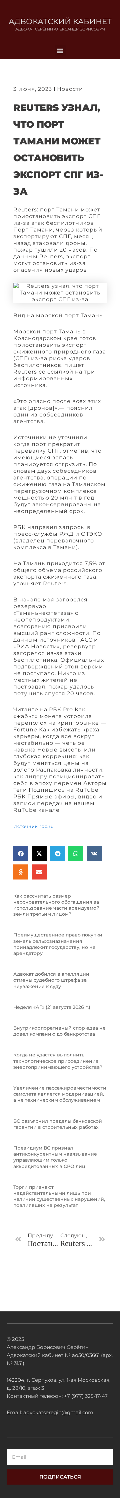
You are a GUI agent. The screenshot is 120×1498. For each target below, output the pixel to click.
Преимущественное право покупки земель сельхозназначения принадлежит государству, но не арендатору (57, 944)
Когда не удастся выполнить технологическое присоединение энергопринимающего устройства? (57, 1061)
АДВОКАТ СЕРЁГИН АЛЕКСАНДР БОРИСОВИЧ (60, 29)
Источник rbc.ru (33, 826)
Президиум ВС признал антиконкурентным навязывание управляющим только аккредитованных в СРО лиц (55, 1157)
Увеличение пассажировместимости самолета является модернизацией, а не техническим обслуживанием (59, 1094)
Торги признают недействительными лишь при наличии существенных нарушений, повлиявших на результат (59, 1196)
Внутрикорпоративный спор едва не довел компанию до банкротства (59, 1031)
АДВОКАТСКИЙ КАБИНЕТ (60, 21)
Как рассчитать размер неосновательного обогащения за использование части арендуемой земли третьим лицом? (56, 905)
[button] (60, 50)
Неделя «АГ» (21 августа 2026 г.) (51, 1007)
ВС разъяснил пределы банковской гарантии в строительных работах (57, 1124)
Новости (70, 89)
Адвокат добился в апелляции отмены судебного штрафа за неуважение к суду (51, 980)
